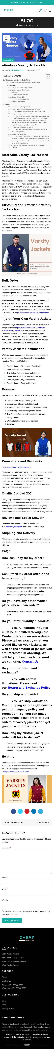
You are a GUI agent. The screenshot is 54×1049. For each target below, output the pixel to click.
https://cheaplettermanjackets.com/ (16, 467)
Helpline (15, 147)
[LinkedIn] (33, 811)
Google (29, 527)
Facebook (9, 527)
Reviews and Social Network (21, 99)
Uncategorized (32, 25)
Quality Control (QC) (18, 97)
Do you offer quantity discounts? (22, 114)
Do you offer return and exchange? (22, 127)
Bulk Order (12, 85)
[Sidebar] (3, 318)
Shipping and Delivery (18, 101)
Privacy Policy (8, 1008)
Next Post (41, 822)
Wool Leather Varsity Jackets (14, 961)
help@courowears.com (21, 769)
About (4, 977)
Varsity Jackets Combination (20, 90)
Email (5, 889)
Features (15, 92)
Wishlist (40, 9)
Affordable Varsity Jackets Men (17, 80)
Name (5, 878)
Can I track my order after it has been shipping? (26, 109)
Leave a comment (33, 70)
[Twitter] (20, 811)
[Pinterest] (27, 811)
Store (4, 1005)
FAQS (7, 104)
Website (5, 900)
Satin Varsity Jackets (10, 954)
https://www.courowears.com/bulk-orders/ (32, 312)
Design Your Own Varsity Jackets (22, 87)
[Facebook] (13, 811)
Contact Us (6, 981)
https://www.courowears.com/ (16, 772)
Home (20, 25)
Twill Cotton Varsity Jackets (13, 957)
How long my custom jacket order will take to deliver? (29, 145)
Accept (27, 1045)
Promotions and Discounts (20, 94)
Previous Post (15, 822)
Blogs (4, 1001)
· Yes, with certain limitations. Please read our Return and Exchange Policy (29, 131)
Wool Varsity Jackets (10, 965)
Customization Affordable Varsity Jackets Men (24, 83)
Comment (6, 848)
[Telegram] (40, 811)
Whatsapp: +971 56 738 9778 (14, 988)
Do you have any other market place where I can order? (29, 111)
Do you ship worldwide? (19, 134)
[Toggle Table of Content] (46, 76)
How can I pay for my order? (21, 107)
